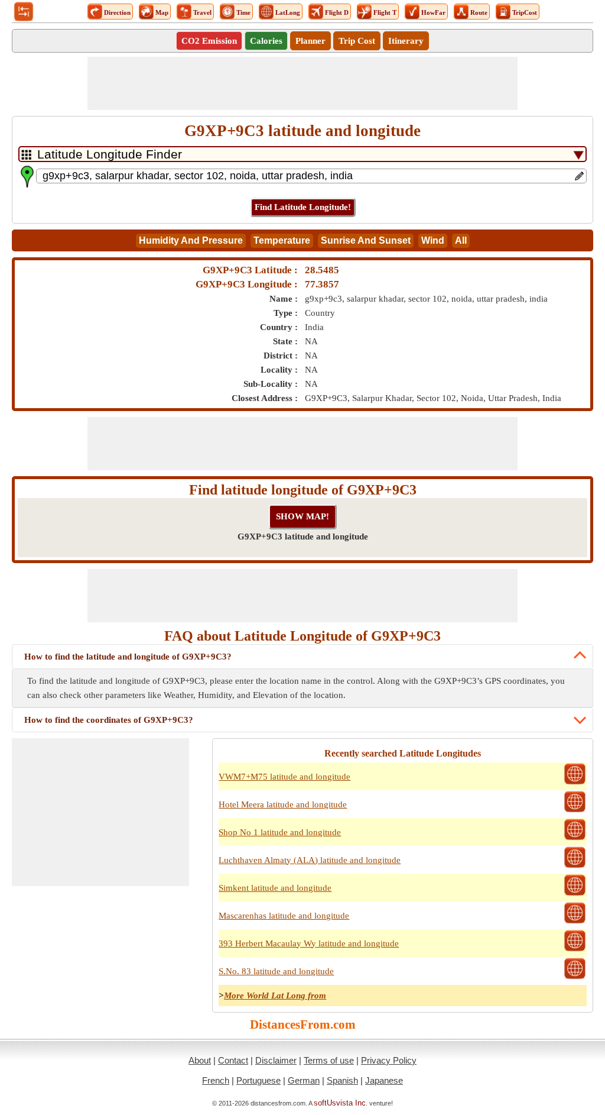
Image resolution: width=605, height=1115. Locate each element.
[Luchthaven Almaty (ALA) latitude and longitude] (575, 866)
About (199, 1060)
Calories (266, 41)
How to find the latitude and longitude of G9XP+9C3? (128, 656)
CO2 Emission (209, 41)
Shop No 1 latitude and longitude (280, 832)
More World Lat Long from (275, 995)
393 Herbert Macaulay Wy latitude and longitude (309, 943)
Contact (233, 1060)
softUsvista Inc (340, 1102)
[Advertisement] (302, 83)
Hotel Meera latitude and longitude (283, 804)
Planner (310, 41)
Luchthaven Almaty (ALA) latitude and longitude (310, 860)
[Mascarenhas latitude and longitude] (575, 922)
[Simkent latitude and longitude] (575, 894)
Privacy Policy (389, 1060)
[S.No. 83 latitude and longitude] (575, 978)
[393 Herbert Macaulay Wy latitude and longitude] (575, 950)
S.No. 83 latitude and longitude (276, 971)
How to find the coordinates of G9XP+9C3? (108, 720)
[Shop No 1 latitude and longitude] (575, 838)
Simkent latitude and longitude (275, 888)
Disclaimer (276, 1060)
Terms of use (329, 1060)
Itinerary (406, 41)
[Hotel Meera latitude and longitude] (575, 811)
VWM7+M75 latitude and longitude (284, 776)
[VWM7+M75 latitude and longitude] (575, 783)
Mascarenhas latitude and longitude (284, 915)
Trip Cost (357, 41)
